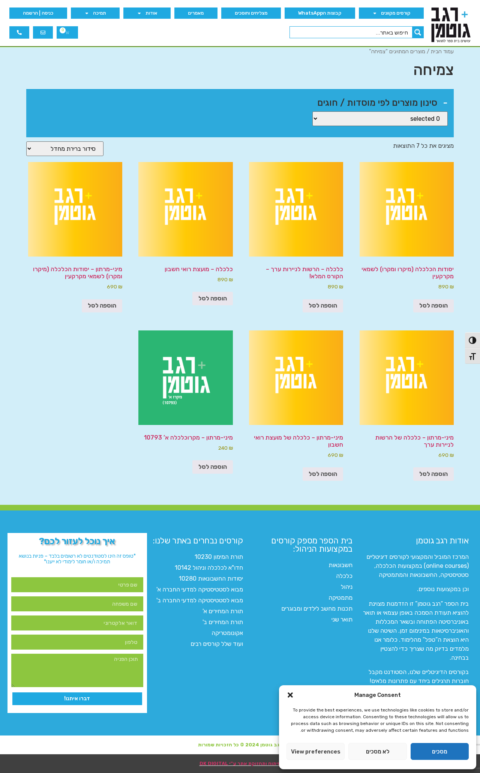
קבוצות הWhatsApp (319, 13)
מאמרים (196, 13)
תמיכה (99, 13)
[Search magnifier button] (417, 32)
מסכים (439, 751)
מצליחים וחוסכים (251, 13)
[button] (290, 695)
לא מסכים (377, 751)
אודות (151, 13)
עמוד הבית (442, 51)
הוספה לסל (433, 305)
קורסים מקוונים (395, 13)
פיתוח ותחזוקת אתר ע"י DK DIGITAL (240, 763)
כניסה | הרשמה (38, 13)
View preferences (315, 751)
